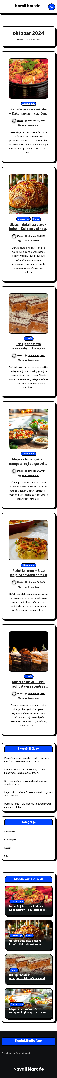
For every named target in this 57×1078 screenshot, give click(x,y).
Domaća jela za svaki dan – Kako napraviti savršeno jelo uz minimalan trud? (28, 113)
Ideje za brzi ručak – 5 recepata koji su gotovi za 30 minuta (28, 463)
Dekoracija (23, 218)
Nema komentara (30, 125)
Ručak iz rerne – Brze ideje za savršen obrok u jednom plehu (28, 575)
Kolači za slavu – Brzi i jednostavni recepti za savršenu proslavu (28, 686)
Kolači (28, 338)
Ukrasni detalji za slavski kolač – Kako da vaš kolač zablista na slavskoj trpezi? (28, 231)
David (20, 120)
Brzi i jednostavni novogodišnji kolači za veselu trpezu (28, 348)
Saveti (36, 218)
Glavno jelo (28, 103)
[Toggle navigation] (4, 7)
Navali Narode (27, 6)
